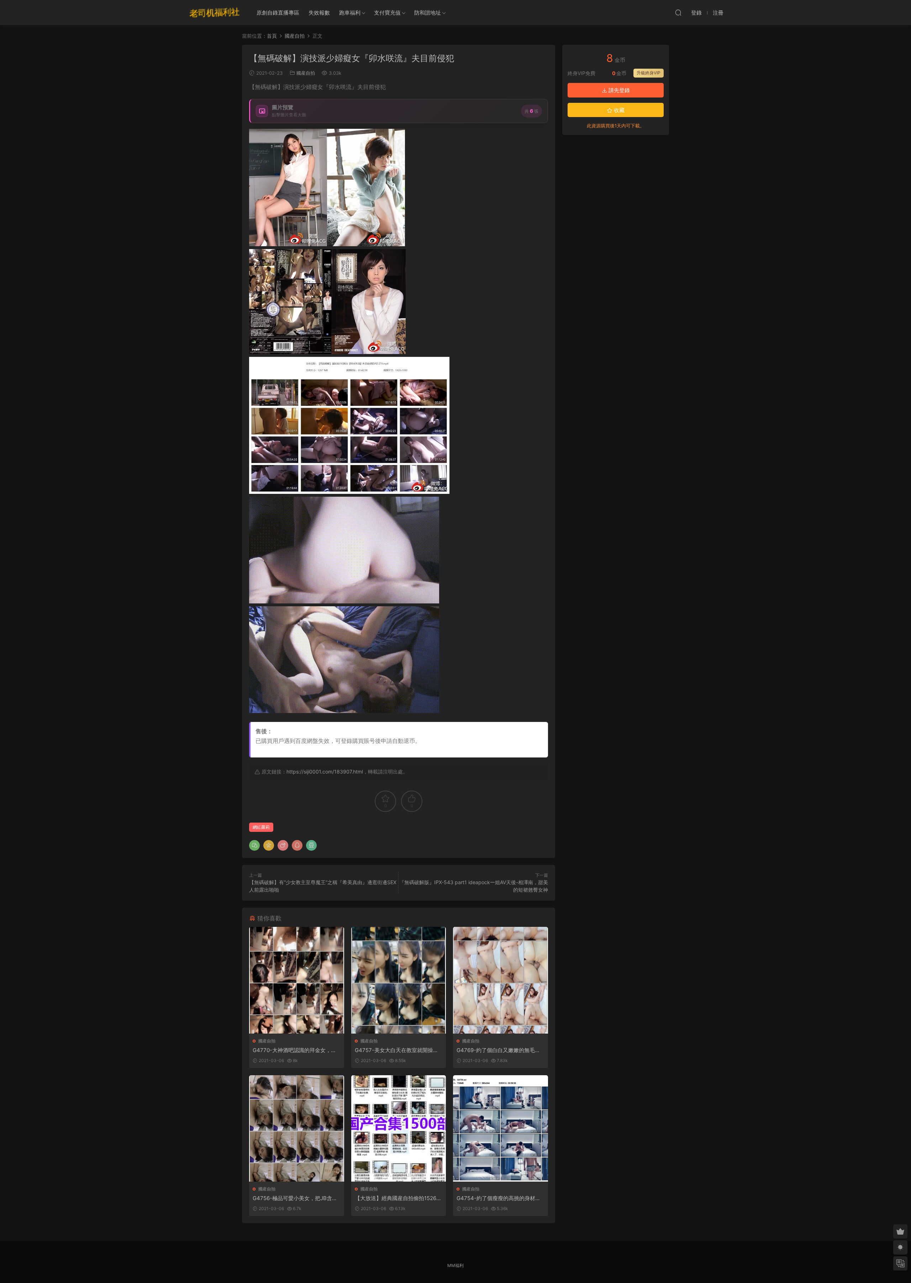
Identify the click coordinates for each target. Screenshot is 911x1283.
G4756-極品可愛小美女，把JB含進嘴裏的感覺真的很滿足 (295, 1198)
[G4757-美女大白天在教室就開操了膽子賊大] (398, 980)
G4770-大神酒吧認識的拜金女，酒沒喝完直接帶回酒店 (294, 1050)
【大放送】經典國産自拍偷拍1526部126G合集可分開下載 (398, 1198)
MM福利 (455, 1265)
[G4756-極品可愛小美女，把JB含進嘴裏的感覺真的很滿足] (296, 1128)
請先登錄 (618, 90)
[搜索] (678, 12)
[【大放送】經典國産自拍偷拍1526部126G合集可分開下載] (398, 1128)
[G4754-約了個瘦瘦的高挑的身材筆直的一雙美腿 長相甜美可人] (500, 1128)
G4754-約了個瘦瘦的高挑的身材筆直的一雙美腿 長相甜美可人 (499, 1198)
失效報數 (319, 12)
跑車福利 (349, 12)
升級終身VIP (648, 72)
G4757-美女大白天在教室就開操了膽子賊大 (396, 1050)
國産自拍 (305, 73)
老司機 (214, 12)
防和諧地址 (427, 12)
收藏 (618, 110)
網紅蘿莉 (261, 827)
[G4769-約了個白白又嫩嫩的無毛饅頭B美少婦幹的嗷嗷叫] (500, 980)
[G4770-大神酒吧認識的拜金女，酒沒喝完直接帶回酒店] (296, 980)
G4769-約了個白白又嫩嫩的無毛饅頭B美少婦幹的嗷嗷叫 (498, 1050)
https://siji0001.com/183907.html (324, 772)
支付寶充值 (387, 12)
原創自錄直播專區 (278, 12)
